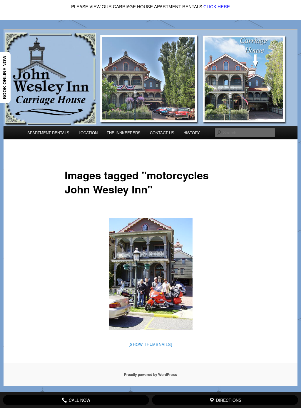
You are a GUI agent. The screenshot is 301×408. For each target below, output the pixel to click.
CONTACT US (162, 132)
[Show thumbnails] (151, 344)
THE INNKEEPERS (124, 132)
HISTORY (191, 132)
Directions (228, 400)
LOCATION (88, 132)
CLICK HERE (216, 6)
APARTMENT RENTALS (48, 132)
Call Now (79, 400)
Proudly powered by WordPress (150, 374)
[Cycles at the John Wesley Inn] (151, 274)
